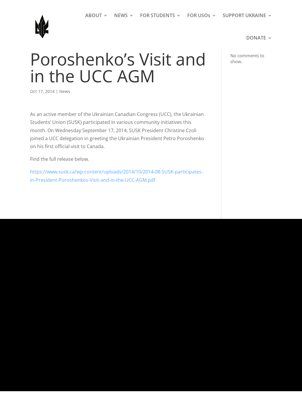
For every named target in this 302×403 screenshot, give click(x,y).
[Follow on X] (206, 276)
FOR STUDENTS (157, 15)
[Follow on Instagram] (229, 276)
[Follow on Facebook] (218, 276)
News (64, 91)
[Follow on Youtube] (253, 276)
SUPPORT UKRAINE (244, 15)
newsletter (175, 307)
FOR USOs (198, 15)
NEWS (121, 15)
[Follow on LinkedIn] (241, 276)
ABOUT (93, 15)
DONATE (256, 38)
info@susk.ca (145, 299)
